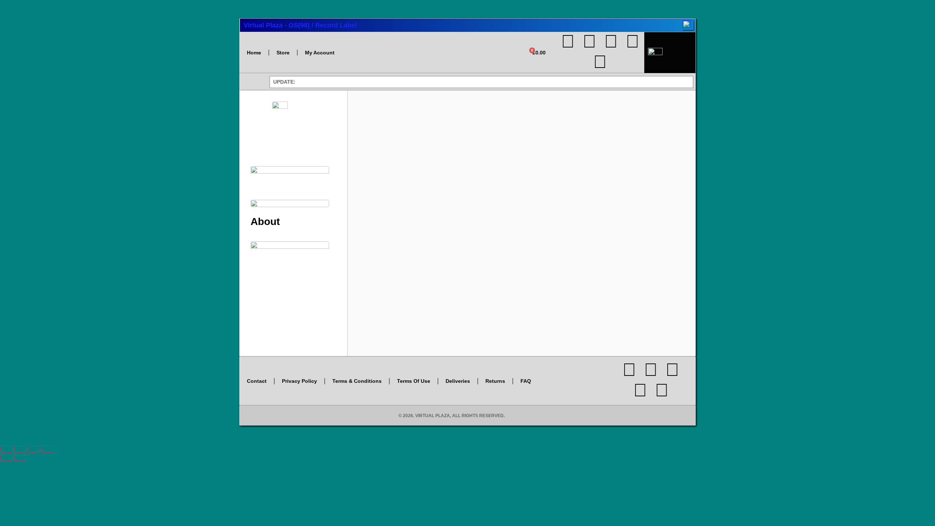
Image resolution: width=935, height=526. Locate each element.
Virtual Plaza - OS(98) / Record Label (300, 25)
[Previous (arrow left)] (6, 458)
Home (254, 53)
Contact (257, 381)
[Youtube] (611, 41)
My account (320, 53)
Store (283, 53)
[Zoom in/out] (6, 449)
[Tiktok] (632, 41)
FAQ (525, 381)
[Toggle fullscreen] (20, 449)
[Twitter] (568, 41)
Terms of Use (413, 381)
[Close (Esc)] (48, 449)
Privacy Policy (299, 381)
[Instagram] (589, 41)
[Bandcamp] (600, 62)
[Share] (34, 449)
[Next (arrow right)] (20, 458)
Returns (495, 381)
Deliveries (458, 381)
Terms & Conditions (357, 381)
